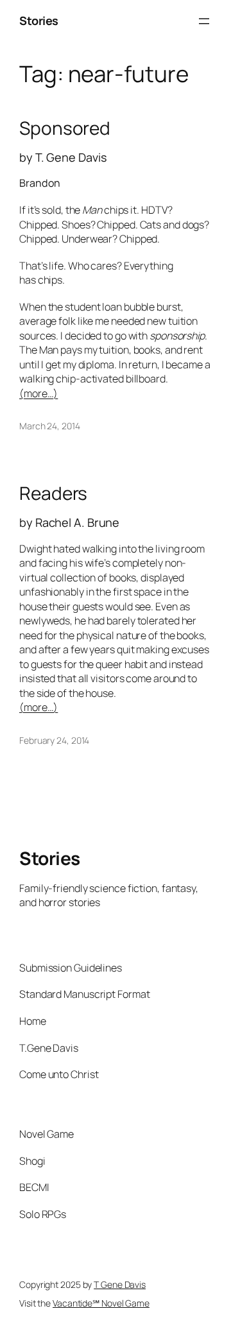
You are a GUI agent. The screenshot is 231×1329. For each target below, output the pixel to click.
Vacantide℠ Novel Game (101, 1303)
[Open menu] (204, 21)
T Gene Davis (120, 1284)
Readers (53, 493)
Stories (38, 20)
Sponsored (64, 128)
